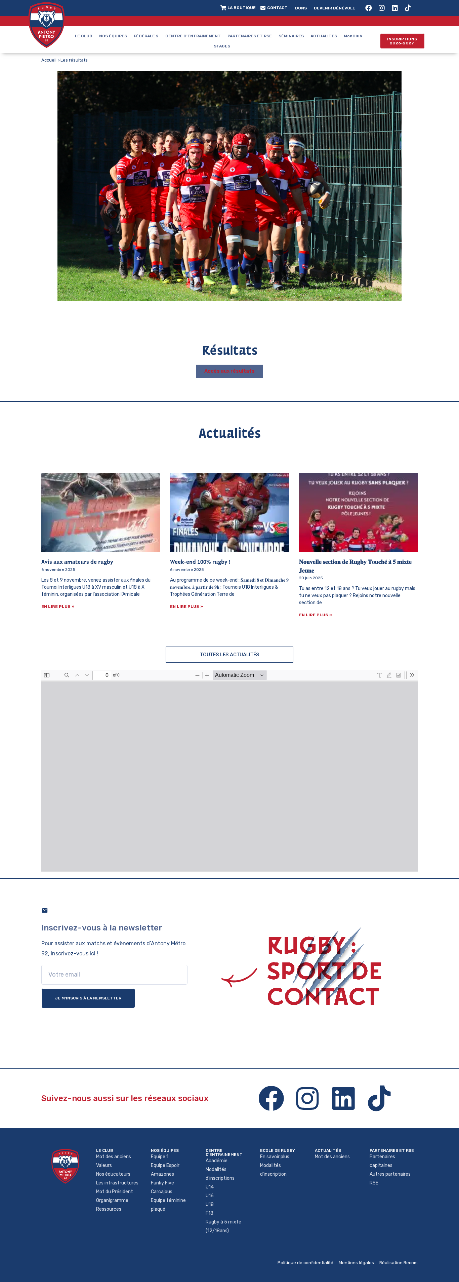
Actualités (328, 1150)
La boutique (241, 7)
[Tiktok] (408, 8)
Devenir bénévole (334, 8)
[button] (402, 41)
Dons (301, 8)
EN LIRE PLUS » (57, 606)
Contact (277, 7)
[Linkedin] (395, 8)
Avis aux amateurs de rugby (77, 562)
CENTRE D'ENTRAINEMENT (193, 36)
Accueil (48, 60)
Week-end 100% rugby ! (200, 562)
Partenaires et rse (392, 1150)
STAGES (222, 46)
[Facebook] (369, 8)
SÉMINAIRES (291, 36)
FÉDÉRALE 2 (146, 36)
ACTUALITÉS (323, 36)
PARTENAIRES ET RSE (249, 36)
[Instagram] (382, 8)
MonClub (353, 36)
